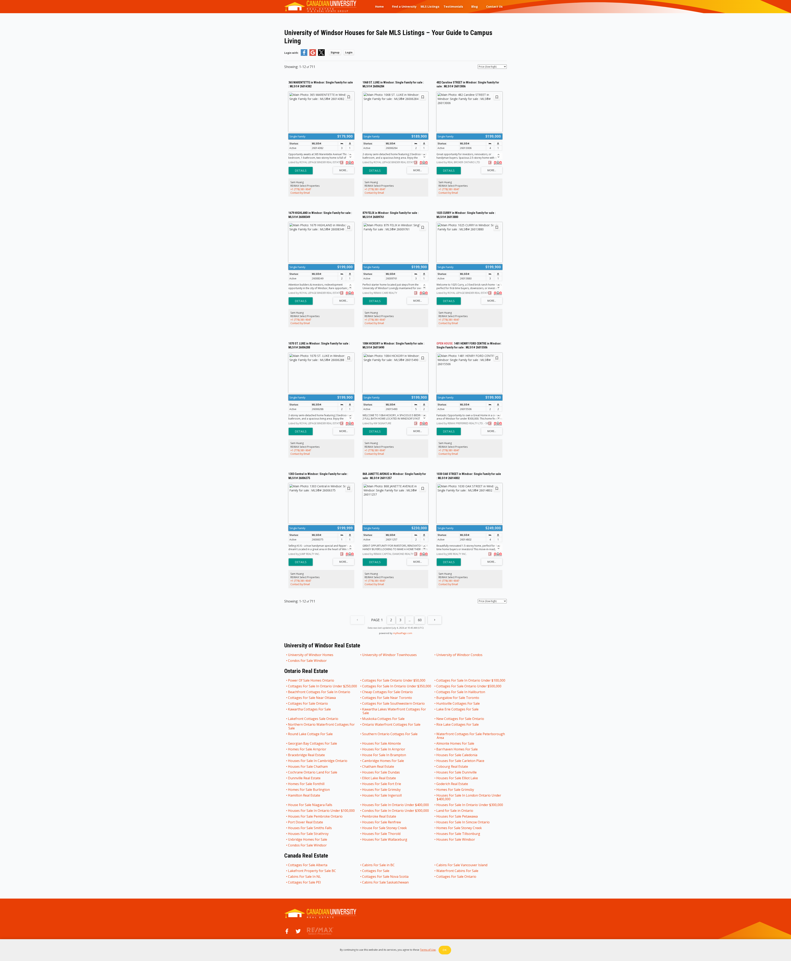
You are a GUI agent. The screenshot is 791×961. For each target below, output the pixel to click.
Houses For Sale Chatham (308, 766)
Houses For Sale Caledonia (457, 755)
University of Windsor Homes (310, 655)
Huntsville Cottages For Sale (458, 703)
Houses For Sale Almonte (382, 743)
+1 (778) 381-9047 (300, 189)
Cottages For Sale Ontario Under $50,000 (394, 680)
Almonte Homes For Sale (455, 743)
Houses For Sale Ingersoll (382, 795)
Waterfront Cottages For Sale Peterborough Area (471, 736)
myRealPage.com (402, 633)
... (410, 620)
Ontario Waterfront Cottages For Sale (391, 725)
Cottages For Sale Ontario (308, 703)
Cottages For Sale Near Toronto (387, 698)
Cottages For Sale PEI (304, 882)
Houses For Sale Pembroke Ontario (315, 816)
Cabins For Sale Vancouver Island (462, 865)
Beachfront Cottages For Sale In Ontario (319, 692)
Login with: (291, 53)
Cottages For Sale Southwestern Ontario (394, 703)
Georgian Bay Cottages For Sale (312, 743)
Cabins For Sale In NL (304, 876)
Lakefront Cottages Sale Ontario (313, 719)
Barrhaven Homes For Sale (457, 749)
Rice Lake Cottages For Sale (458, 725)
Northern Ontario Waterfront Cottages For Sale (321, 726)
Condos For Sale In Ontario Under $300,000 (396, 810)
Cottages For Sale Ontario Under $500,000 (469, 686)
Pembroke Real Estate (379, 816)
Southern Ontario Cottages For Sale (390, 734)
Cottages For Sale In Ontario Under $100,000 (471, 680)
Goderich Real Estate (452, 784)
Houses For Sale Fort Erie (382, 784)
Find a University (404, 6)
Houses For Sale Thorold (381, 834)
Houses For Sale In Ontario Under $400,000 (396, 805)
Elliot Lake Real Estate (379, 778)
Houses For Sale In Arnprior (384, 749)
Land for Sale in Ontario (455, 810)
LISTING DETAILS (301, 170)
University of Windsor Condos (459, 655)
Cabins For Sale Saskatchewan (386, 882)
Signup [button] (335, 52)
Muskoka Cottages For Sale (384, 719)
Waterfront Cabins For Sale (457, 871)
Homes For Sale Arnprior (307, 749)
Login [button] (348, 52)
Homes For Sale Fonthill (306, 784)
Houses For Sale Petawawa (457, 816)
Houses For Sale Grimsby (382, 789)
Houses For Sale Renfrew (382, 822)
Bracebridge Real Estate (306, 755)
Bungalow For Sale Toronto (458, 698)
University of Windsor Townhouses (390, 655)
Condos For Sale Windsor (307, 660)
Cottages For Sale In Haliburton (461, 692)
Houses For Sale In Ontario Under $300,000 (470, 805)
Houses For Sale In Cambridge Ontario (317, 761)
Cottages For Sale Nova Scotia (385, 876)
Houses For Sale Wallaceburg (385, 839)
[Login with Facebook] (304, 55)
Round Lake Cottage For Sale (310, 734)
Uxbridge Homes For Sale (307, 839)
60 (420, 620)
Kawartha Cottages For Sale (309, 709)
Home (379, 6)
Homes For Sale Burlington (309, 789)
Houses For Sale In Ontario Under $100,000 (321, 810)
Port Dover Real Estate (305, 822)
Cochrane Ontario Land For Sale (312, 772)
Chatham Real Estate (378, 766)
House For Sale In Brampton (384, 755)
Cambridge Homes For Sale (383, 761)
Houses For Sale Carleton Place (460, 761)
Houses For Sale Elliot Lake (457, 778)
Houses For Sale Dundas (381, 772)
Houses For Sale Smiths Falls (310, 828)
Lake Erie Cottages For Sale (458, 709)
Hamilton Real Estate (304, 795)
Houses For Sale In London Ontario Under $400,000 (469, 797)
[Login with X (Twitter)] (321, 55)
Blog (474, 6)
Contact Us (494, 6)
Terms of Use (428, 950)
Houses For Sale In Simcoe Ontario (463, 822)
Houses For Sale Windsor (456, 839)
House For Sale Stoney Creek (385, 828)
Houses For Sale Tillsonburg (458, 834)
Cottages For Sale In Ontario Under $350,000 (397, 686)
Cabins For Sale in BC (379, 865)
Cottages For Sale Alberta (307, 865)
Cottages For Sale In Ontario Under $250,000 (322, 686)
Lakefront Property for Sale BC (312, 871)
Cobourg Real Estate (452, 766)
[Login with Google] (312, 55)
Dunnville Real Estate (304, 778)
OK (445, 950)
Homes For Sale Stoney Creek (459, 828)
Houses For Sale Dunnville (457, 772)
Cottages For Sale (376, 871)
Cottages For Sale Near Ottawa (312, 698)
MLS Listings (430, 6)
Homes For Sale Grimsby (455, 789)
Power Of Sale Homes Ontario (311, 680)
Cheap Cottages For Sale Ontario (388, 692)
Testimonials (453, 6)
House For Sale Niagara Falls (310, 805)
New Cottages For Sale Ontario (460, 719)
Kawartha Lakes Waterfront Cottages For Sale (394, 711)
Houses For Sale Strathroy (308, 834)
